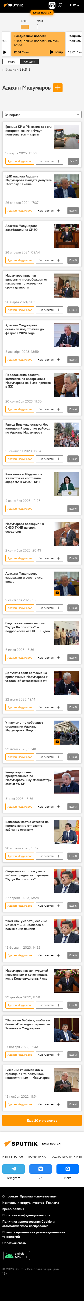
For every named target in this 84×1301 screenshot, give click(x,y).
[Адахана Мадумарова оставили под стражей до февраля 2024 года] (66, 335)
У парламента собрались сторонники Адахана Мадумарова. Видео (24, 726)
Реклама (52, 1202)
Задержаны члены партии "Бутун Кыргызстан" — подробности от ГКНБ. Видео (27, 627)
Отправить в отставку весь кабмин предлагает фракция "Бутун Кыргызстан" (27, 875)
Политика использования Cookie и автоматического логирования (28, 1223)
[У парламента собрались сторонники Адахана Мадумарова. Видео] (66, 733)
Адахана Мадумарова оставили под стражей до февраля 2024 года (24, 329)
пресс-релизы (13, 1209)
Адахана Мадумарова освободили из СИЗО (21, 228)
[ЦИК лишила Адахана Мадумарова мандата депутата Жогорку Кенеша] (66, 186)
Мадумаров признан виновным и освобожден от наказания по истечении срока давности (26, 281)
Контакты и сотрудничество (23, 1202)
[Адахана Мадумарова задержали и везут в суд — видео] (66, 584)
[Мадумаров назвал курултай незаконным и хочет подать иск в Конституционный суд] (66, 981)
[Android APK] (16, 1256)
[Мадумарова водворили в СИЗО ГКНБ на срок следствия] (66, 534)
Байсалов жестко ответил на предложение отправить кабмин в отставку (27, 826)
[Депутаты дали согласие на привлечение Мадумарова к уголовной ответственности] (66, 683)
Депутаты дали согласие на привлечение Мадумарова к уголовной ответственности (26, 677)
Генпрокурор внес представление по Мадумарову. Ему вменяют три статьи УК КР (28, 778)
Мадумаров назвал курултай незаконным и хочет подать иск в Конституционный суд (26, 975)
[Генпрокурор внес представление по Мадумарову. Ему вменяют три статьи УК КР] (66, 782)
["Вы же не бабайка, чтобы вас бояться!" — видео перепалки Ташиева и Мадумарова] (66, 1030)
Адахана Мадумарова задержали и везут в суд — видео (25, 577)
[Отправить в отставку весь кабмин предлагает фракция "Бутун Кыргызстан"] (66, 881)
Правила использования (38, 1196)
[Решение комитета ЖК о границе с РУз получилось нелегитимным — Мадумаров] (66, 1080)
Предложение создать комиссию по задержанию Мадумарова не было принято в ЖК (28, 381)
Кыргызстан (46, 161)
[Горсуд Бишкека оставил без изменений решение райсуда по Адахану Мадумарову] (66, 435)
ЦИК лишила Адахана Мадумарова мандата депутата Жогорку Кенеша (28, 180)
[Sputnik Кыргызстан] (14, 7)
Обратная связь (14, 1243)
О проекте (10, 1196)
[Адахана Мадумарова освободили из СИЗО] (66, 236)
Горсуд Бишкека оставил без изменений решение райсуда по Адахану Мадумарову (27, 428)
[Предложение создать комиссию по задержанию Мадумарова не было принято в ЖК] (66, 385)
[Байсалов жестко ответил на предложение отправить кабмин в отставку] (66, 832)
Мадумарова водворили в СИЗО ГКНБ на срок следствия (24, 528)
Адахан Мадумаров (26, 87)
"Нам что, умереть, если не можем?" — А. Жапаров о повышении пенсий (26, 925)
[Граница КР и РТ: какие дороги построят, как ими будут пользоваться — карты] (66, 137)
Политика (37, 1156)
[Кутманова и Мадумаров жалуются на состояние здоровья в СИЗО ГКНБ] (66, 484)
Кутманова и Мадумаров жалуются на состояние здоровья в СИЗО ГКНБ (23, 478)
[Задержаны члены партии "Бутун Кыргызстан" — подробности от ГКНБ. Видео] (66, 633)
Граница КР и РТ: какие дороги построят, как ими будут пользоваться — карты (28, 131)
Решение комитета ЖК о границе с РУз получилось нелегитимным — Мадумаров (27, 1074)
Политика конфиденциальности (26, 1215)
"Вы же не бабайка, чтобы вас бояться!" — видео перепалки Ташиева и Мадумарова (28, 1024)
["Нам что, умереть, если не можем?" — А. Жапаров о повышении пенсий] (66, 931)
